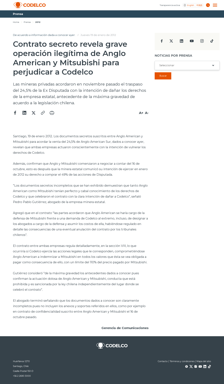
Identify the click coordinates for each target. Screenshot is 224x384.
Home (16, 22)
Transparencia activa (170, 5)
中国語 (199, 5)
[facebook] (162, 41)
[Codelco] (30, 5)
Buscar (163, 75)
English (190, 5)
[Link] (42, 113)
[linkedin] (181, 41)
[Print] (52, 113)
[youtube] (192, 41)
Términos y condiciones (182, 361)
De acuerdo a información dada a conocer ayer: (44, 35)
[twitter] (171, 42)
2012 (37, 22)
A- (147, 113)
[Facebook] (15, 113)
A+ (141, 113)
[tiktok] (211, 41)
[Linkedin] (24, 113)
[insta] (202, 41)
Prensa (27, 22)
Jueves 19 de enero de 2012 (98, 35)
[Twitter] (33, 113)
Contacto (163, 361)
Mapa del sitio (203, 361)
